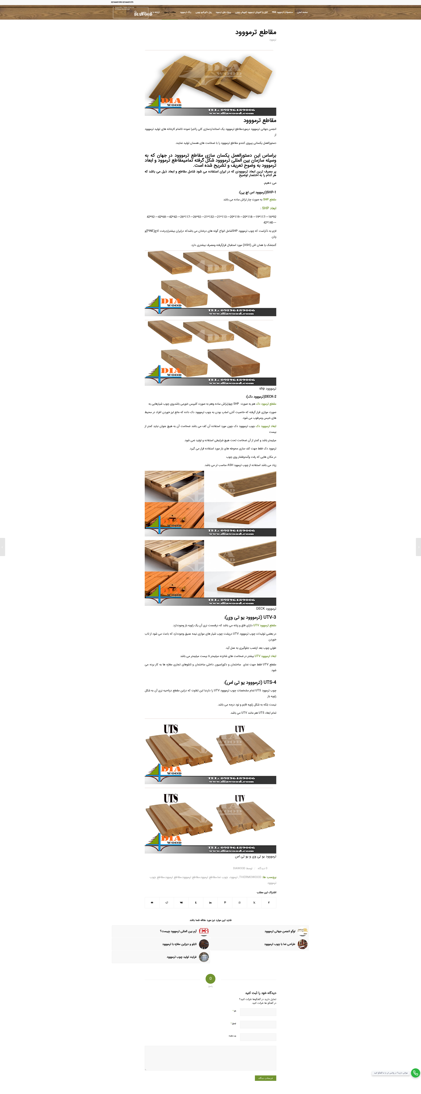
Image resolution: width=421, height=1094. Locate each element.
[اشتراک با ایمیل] (152, 902)
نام (234, 1011)
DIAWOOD (239, 868)
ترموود (272, 40)
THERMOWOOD (250, 877)
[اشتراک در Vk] (181, 902)
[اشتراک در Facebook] (268, 902)
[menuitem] (302, 12)
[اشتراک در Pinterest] (225, 902)
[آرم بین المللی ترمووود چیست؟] (418, 547)
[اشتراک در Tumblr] (196, 902)
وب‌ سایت (232, 1036)
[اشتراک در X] (254, 902)
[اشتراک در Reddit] (167, 902)
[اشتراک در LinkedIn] (210, 902)
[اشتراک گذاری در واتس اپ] (239, 902)
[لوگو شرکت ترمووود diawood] (132, 12)
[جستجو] (135, 12)
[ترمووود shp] (210, 83)
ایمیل (233, 1023)
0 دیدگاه (262, 868)
